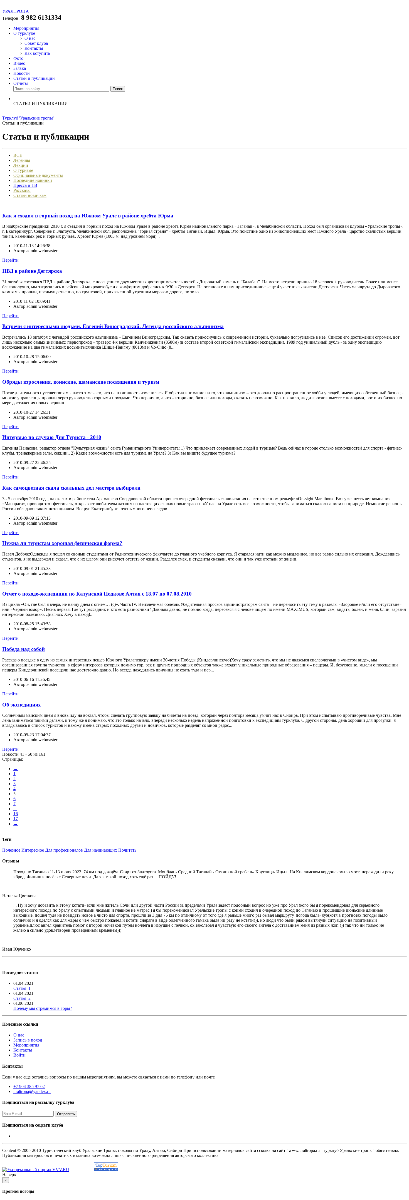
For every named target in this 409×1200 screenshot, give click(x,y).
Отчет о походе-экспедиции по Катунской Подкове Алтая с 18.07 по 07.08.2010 (97, 594)
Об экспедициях (21, 705)
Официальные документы (38, 175)
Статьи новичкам (29, 195)
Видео (19, 63)
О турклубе (24, 33)
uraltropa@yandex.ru (32, 1091)
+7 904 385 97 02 (29, 1086)
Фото (18, 58)
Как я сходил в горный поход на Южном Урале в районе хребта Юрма (87, 216)
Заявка (19, 68)
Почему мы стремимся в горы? (42, 1008)
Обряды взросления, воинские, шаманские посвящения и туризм (80, 382)
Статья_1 (22, 988)
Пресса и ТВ (25, 185)
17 (15, 818)
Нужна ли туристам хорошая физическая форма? (62, 543)
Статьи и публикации (34, 78)
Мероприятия (26, 28)
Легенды (21, 160)
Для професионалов (64, 850)
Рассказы (22, 190)
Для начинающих (100, 850)
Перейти (10, 260)
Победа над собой (23, 649)
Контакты (33, 48)
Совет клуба (36, 43)
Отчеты (20, 83)
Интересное (32, 850)
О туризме (23, 170)
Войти (19, 1055)
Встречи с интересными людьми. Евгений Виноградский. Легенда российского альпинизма (113, 326)
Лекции (20, 165)
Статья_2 (22, 998)
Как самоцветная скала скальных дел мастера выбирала (71, 488)
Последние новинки (32, 180)
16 (15, 813)
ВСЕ (17, 155)
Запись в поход (27, 1040)
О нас (29, 38)
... (15, 808)
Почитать (127, 850)
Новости (21, 73)
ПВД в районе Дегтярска (32, 271)
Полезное (11, 850)
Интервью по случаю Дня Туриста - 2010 (51, 437)
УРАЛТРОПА (15, 11)
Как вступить (37, 53)
